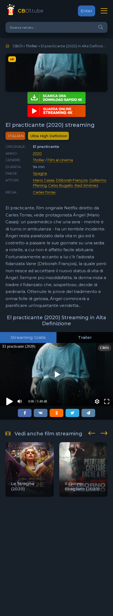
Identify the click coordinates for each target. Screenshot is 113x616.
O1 (30, 11)
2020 (37, 153)
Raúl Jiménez (86, 185)
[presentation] (91, 432)
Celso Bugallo (60, 185)
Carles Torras (44, 192)
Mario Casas (43, 180)
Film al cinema (60, 160)
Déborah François (71, 180)
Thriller (39, 160)
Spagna (40, 173)
